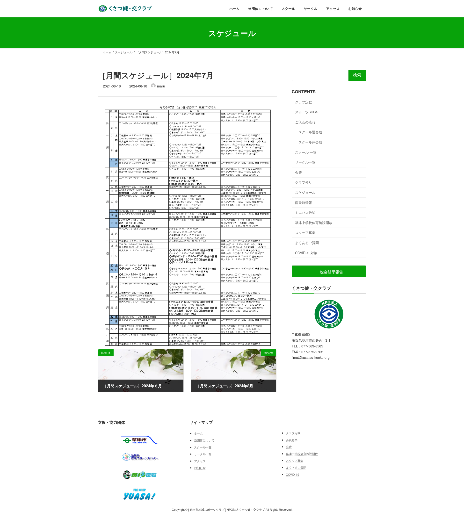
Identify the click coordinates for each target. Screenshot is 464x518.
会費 (298, 172)
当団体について (204, 440)
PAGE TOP (449, 498)
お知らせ (200, 468)
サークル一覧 (305, 162)
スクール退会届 (310, 132)
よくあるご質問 (307, 242)
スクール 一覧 (305, 152)
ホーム (198, 433)
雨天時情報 (303, 202)
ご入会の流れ (305, 122)
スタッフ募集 (305, 232)
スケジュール (305, 192)
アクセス (200, 461)
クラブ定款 (303, 102)
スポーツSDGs (306, 111)
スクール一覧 (202, 447)
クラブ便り (303, 182)
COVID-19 (292, 474)
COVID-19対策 (306, 252)
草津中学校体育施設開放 (313, 222)
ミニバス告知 (305, 212)
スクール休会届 (310, 142)
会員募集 (291, 440)
